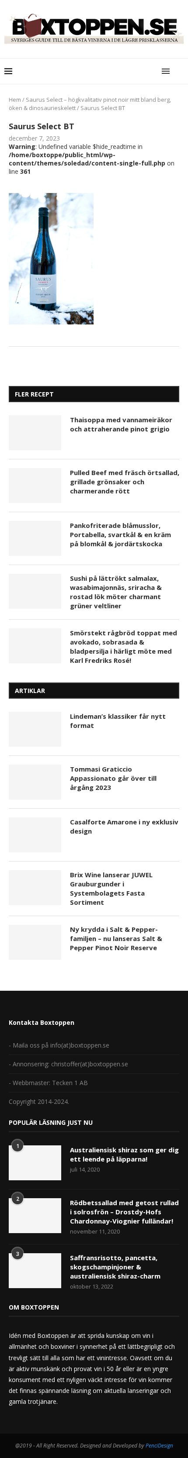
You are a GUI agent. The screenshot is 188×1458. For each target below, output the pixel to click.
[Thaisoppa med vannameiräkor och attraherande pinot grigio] (35, 432)
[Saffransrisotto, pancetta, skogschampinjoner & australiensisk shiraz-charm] (35, 1270)
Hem (15, 99)
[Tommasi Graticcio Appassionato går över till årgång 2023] (35, 782)
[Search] (179, 71)
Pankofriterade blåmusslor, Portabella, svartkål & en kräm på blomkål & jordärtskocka (120, 534)
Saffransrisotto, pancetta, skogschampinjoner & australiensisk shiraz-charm (115, 1266)
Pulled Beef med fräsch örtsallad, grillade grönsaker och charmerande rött (124, 481)
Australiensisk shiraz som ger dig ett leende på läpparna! (124, 1154)
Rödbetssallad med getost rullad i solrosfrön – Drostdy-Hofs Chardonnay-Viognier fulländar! (124, 1211)
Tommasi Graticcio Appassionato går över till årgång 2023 (113, 778)
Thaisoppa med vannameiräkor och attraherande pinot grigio (121, 424)
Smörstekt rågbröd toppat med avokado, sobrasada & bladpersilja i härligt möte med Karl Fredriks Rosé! (123, 646)
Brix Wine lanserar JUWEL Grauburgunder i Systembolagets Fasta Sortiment (111, 888)
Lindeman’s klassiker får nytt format (118, 721)
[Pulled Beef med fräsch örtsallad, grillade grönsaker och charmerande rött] (35, 485)
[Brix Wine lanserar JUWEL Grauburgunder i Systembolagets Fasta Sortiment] (35, 887)
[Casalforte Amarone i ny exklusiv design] (35, 834)
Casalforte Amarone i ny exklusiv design (124, 826)
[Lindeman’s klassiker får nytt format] (35, 729)
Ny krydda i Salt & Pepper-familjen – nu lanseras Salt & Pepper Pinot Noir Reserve (116, 938)
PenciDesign (159, 1445)
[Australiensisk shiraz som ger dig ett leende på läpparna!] (35, 1162)
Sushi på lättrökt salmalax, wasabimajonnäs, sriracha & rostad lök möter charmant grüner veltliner (116, 592)
